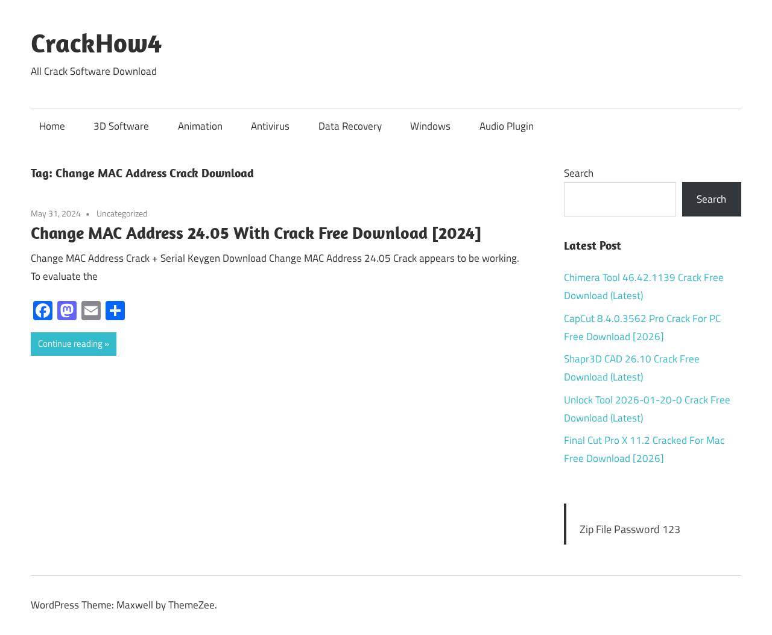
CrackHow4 (96, 43)
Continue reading (70, 343)
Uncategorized (121, 213)
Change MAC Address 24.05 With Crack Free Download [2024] (256, 232)
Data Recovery (350, 126)
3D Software (121, 126)
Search (578, 173)
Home (52, 126)
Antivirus (270, 126)
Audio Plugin (506, 126)
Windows (430, 126)
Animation (200, 126)
